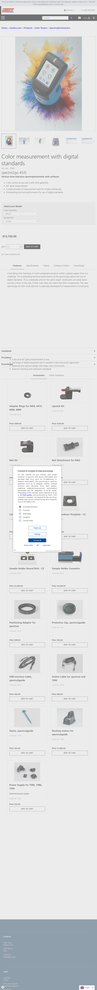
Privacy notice (28, 545)
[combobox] (87, 987)
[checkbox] (20, 510)
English (87, 988)
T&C (37, 545)
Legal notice (47, 545)
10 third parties (26, 495)
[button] (37, 528)
